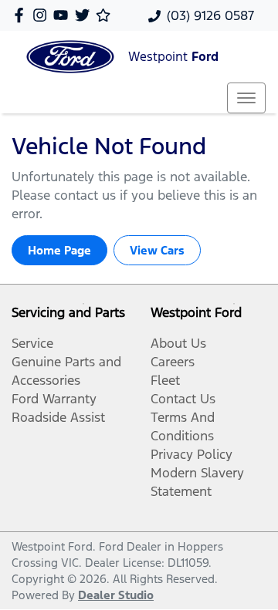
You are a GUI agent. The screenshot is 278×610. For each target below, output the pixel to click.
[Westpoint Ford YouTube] (63, 15)
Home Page (59, 250)
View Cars (157, 250)
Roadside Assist (58, 417)
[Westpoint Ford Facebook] (22, 15)
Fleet (165, 380)
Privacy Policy (191, 454)
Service (32, 343)
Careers (173, 361)
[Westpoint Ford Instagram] (42, 15)
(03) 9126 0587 (210, 15)
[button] (246, 98)
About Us (178, 343)
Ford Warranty (54, 398)
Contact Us (183, 398)
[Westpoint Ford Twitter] (85, 15)
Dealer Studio (116, 595)
